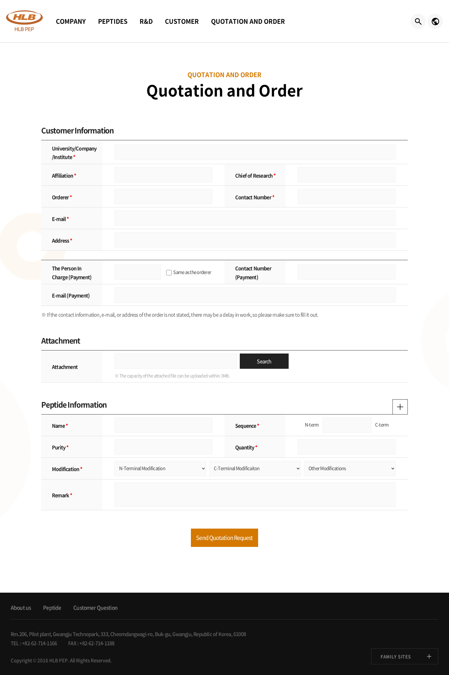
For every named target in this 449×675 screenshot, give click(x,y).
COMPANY (71, 21)
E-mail (59, 218)
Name (58, 425)
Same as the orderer (192, 272)
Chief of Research (253, 175)
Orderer (60, 197)
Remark (60, 495)
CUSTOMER (182, 21)
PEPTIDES (112, 21)
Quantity (244, 447)
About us (21, 607)
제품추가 (400, 407)
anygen (24, 20)
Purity (58, 447)
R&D (146, 21)
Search (264, 361)
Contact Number (253, 197)
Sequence (245, 425)
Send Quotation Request (224, 537)
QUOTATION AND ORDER (248, 21)
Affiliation (62, 175)
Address (60, 240)
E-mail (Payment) (70, 295)
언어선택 (435, 21)
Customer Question (95, 607)
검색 (418, 21)
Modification (65, 468)
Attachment (65, 366)
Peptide (52, 607)
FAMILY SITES (396, 656)
